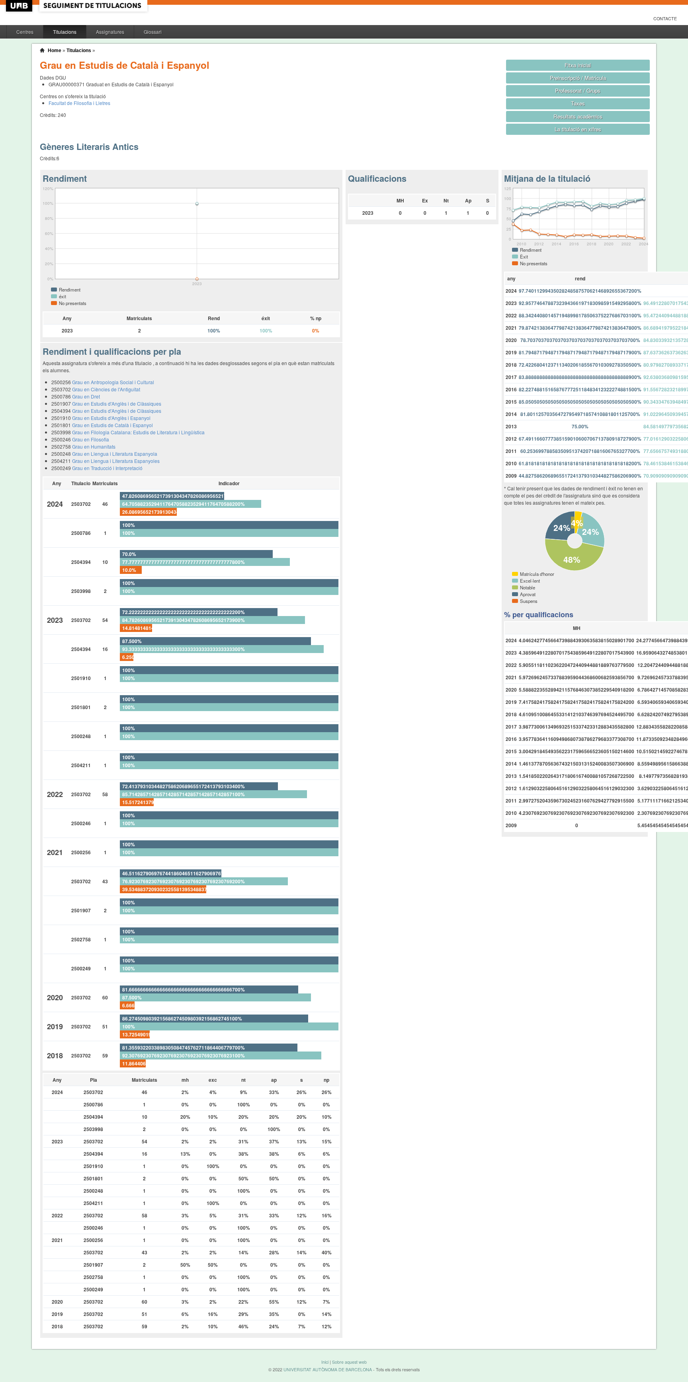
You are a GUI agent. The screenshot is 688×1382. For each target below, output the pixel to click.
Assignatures (110, 31)
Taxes (578, 103)
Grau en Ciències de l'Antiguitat (106, 389)
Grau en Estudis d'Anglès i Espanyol (111, 417)
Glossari (153, 31)
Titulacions (64, 31)
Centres (24, 31)
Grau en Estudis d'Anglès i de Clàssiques (116, 403)
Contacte (665, 18)
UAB (20, 6)
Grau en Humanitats (93, 446)
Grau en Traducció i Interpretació (107, 468)
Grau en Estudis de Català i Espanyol (112, 425)
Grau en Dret (86, 396)
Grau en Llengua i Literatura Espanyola (114, 453)
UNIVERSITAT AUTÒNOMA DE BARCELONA (327, 1369)
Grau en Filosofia (90, 439)
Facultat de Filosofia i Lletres (79, 102)
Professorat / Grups (577, 90)
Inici (324, 1362)
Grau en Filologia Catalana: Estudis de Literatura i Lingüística (138, 432)
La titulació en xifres (578, 129)
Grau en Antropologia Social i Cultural (113, 382)
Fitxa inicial (578, 65)
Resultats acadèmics (577, 116)
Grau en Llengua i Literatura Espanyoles (116, 460)
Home (54, 50)
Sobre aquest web (349, 1362)
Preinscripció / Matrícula (578, 78)
